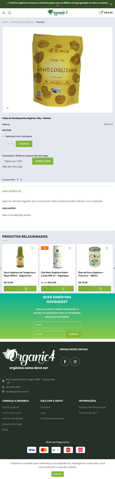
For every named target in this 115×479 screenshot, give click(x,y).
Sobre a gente (10, 407)
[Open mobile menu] (4, 13)
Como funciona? (12, 412)
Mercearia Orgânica (22, 22)
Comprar (24, 143)
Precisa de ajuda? (12, 418)
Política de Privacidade (92, 407)
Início (5, 22)
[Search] (10, 13)
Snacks (40, 22)
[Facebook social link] (17, 180)
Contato (45, 407)
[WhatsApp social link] (21, 180)
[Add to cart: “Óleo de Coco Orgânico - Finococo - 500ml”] (94, 288)
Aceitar (57, 474)
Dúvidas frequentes (52, 418)
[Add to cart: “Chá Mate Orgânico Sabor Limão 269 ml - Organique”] (57, 288)
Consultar (42, 161)
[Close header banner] (111, 4)
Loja (43, 412)
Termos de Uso (88, 412)
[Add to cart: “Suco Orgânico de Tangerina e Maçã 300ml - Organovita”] (20, 288)
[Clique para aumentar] (7, 108)
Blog (5, 429)
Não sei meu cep (12, 166)
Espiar (32, 248)
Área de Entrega (12, 424)
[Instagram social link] (75, 361)
